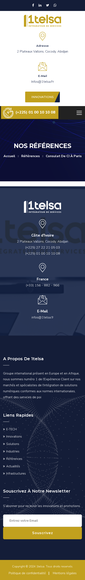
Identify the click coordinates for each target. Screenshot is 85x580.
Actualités (13, 466)
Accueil (9, 156)
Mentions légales (65, 573)
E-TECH (11, 429)
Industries (12, 451)
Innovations (14, 436)
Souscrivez (42, 533)
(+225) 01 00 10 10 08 (35, 112)
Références (14, 459)
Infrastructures (16, 473)
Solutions (12, 444)
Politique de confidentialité (27, 573)
